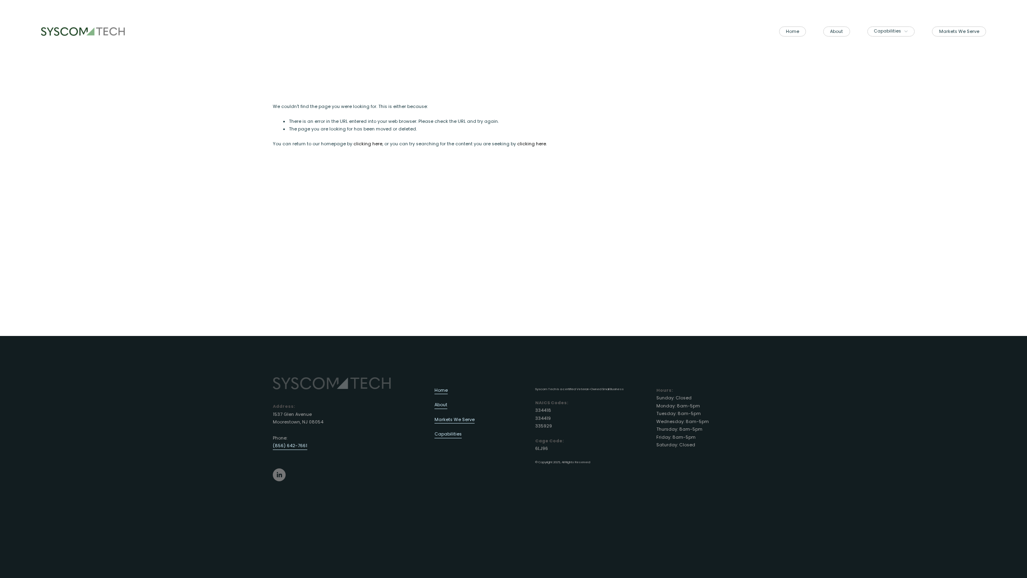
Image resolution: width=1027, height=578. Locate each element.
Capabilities (448, 434)
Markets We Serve (959, 31)
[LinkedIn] (279, 474)
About (836, 31)
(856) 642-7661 (290, 446)
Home (792, 31)
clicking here (367, 144)
